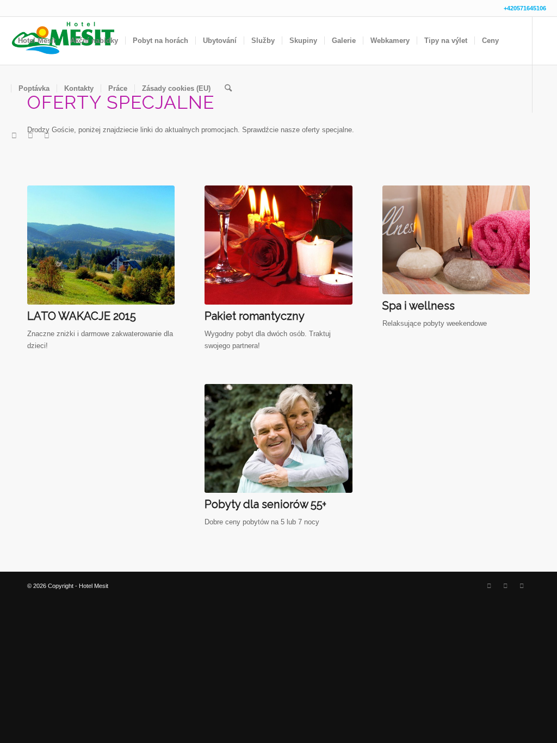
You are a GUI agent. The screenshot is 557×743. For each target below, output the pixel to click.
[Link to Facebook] (14, 136)
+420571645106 (525, 8)
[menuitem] (37, 41)
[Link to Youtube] (47, 136)
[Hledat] (228, 89)
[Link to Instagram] (30, 136)
